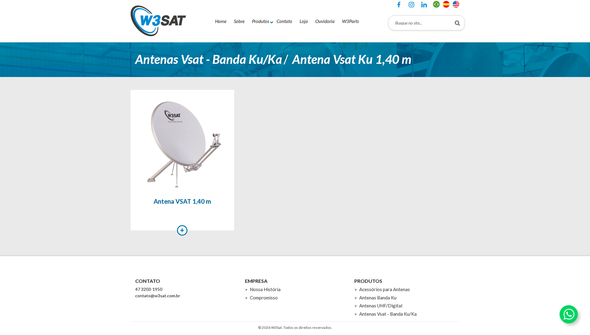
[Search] (457, 23)
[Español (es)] (446, 3)
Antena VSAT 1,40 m (182, 201)
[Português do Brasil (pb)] (436, 3)
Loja (304, 21)
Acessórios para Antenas (384, 289)
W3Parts (350, 21)
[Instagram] (411, 4)
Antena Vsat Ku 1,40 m (351, 59)
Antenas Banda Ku (377, 297)
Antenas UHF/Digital (380, 305)
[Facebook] (399, 4)
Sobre (239, 21)
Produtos (260, 21)
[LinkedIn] (424, 4)
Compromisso (264, 297)
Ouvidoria (325, 21)
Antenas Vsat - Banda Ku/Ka (208, 59)
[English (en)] (456, 3)
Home (220, 21)
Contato (284, 21)
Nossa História (265, 289)
